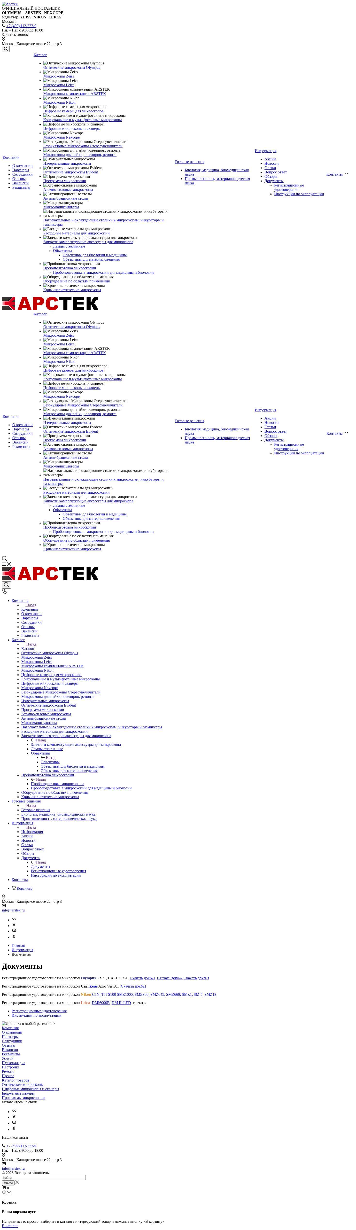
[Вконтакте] (14, 920)
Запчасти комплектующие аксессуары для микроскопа (88, 242)
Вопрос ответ (275, 172)
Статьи (270, 168)
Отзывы (19, 179)
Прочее (8, 1076)
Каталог (40, 55)
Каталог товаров (15, 1080)
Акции (270, 159)
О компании (22, 165)
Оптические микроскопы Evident (70, 172)
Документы (274, 181)
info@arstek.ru (13, 910)
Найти (8, 1183)
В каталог (10, 1226)
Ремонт (8, 1071)
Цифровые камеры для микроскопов (73, 111)
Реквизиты (21, 187)
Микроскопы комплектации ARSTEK (74, 94)
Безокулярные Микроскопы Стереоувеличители (83, 146)
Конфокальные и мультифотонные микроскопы (82, 120)
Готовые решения (189, 162)
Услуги (8, 1058)
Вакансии (20, 183)
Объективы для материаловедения (91, 259)
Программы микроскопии (64, 181)
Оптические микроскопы (23, 1084)
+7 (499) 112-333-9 (21, 26)
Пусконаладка (13, 1063)
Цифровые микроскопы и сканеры (72, 128)
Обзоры (270, 176)
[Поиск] (6, 49)
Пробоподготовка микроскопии (69, 268)
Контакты (334, 174)
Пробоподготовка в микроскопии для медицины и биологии (103, 272)
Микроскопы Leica (58, 85)
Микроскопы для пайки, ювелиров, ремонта (79, 155)
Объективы (62, 251)
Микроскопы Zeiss (58, 76)
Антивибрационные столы (65, 198)
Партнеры (20, 170)
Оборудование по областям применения (76, 281)
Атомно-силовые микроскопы (68, 189)
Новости (271, 163)
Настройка (11, 1067)
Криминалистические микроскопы (72, 290)
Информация (265, 151)
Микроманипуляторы (61, 207)
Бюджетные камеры (18, 1093)
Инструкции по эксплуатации (299, 194)
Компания (11, 157)
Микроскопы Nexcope (61, 137)
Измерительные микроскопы (67, 163)
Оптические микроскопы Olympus (71, 67)
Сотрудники (22, 174)
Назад (31, 605)
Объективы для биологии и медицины (95, 255)
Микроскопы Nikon (59, 102)
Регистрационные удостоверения (289, 187)
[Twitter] (14, 926)
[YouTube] (14, 931)
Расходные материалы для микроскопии (76, 233)
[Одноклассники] (14, 937)
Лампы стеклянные (69, 246)
